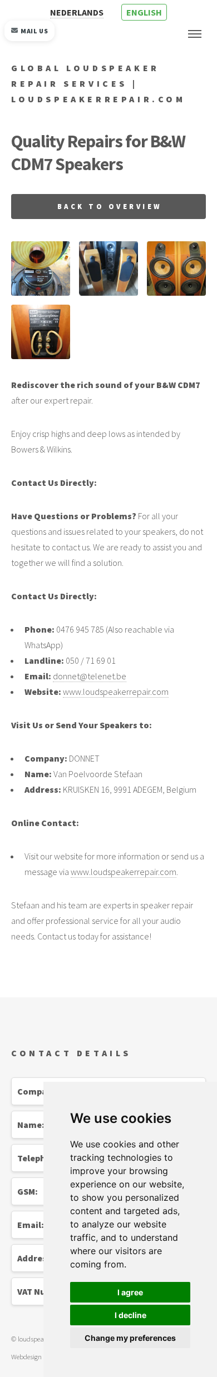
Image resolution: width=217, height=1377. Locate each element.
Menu (195, 34)
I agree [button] (130, 1292)
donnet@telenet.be (89, 676)
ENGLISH (144, 12)
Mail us (34, 31)
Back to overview (109, 206)
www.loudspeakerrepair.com (116, 691)
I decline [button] (130, 1315)
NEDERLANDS (76, 12)
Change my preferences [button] (130, 1338)
